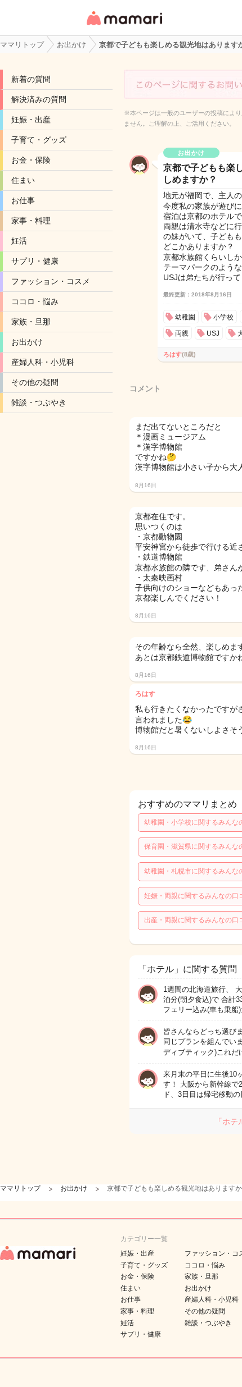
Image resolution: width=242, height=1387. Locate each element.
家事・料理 (31, 220)
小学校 (223, 317)
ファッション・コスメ (50, 281)
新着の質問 (31, 79)
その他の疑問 (35, 382)
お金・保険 (31, 159)
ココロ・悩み (35, 301)
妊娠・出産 (31, 119)
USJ (213, 333)
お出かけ (27, 341)
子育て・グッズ (38, 139)
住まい (23, 180)
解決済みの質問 (38, 99)
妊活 (19, 240)
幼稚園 (185, 317)
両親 (182, 333)
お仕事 (23, 200)
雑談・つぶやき (38, 402)
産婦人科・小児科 (42, 362)
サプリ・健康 (35, 261)
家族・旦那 (31, 321)
